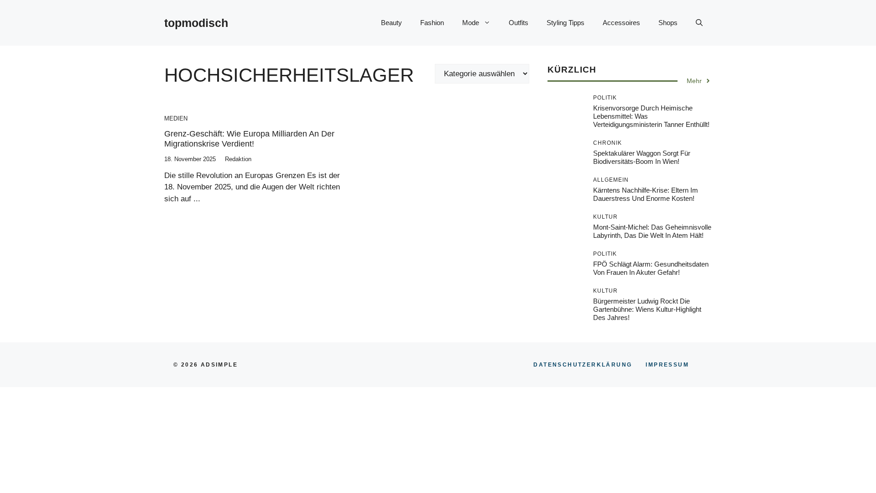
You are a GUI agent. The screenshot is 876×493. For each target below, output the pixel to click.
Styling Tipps (565, 22)
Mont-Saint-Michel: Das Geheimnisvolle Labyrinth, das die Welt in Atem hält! (652, 231)
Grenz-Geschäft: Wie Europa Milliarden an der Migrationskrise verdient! (249, 138)
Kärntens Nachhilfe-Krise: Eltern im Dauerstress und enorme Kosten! (645, 194)
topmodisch (196, 22)
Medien (176, 118)
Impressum (667, 365)
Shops (668, 22)
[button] (699, 23)
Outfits (518, 22)
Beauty (391, 22)
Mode (470, 22)
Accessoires (621, 22)
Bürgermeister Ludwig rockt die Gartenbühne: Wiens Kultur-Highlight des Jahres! (647, 309)
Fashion (432, 22)
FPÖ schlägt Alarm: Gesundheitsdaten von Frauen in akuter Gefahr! (651, 268)
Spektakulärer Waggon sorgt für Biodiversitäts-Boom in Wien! (641, 157)
